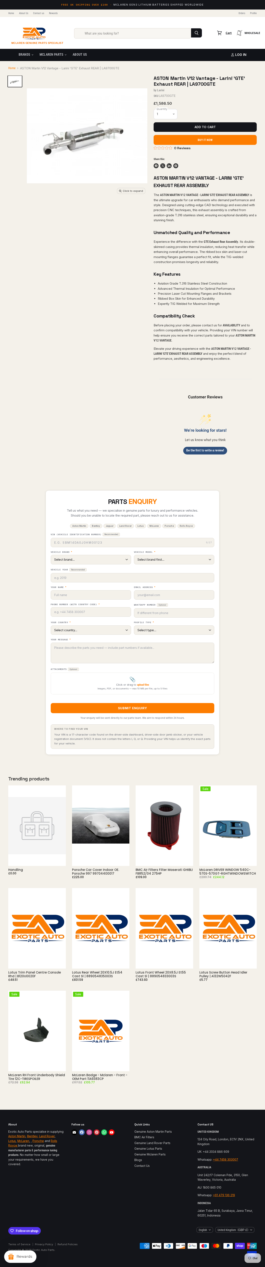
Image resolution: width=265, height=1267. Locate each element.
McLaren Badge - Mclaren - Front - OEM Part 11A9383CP (99, 1077)
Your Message (61, 639)
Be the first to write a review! (205, 450)
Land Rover (47, 1136)
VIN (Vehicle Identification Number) (84, 534)
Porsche (38, 1141)
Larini (160, 90)
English (203, 1230)
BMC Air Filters (144, 1137)
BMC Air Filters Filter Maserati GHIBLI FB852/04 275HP (164, 872)
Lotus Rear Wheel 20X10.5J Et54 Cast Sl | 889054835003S (97, 974)
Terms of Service (19, 1244)
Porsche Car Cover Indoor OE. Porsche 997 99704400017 (95, 872)
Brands (25, 54)
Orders (241, 13)
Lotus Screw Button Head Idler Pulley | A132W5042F (223, 974)
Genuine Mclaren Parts (150, 1154)
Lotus (12, 1141)
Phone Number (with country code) (75, 604)
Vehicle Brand (61, 552)
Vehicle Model (144, 552)
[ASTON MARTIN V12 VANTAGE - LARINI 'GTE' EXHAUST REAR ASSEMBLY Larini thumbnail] (15, 81)
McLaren (23, 1141)
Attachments (64, 669)
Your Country (61, 622)
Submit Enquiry (132, 708)
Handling (15, 870)
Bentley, (32, 1136)
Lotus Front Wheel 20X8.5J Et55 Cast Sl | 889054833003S (161, 974)
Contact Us (142, 1165)
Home (11, 13)
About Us (23, 13)
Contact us (38, 13)
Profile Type (144, 622)
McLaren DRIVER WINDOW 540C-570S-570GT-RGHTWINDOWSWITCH (227, 872)
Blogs (138, 1160)
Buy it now (205, 140)
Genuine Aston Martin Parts (153, 1131)
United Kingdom (233, 1230)
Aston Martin (16, 1136)
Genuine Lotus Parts (148, 1148)
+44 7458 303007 (225, 1159)
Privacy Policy (44, 1244)
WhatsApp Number (150, 604)
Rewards (53, 13)
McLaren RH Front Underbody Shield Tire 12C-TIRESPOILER (36, 1077)
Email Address (144, 587)
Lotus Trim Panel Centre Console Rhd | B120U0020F (34, 974)
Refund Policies (68, 1244)
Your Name (58, 587)
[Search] (196, 33)
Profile (253, 13)
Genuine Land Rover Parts (152, 1143)
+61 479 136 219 (224, 1195)
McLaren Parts (52, 54)
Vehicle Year (68, 569)
